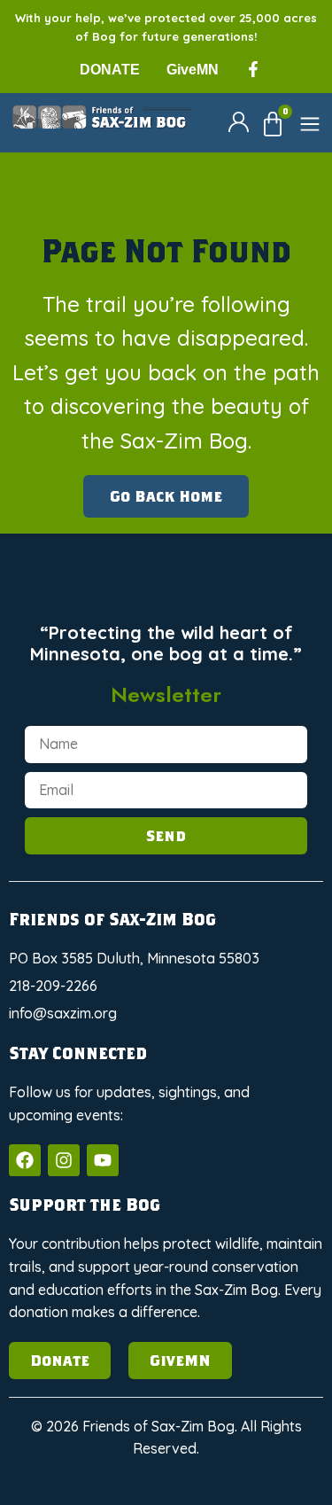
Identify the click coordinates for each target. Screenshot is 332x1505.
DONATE (110, 69)
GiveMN (192, 69)
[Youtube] (103, 1160)
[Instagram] (64, 1160)
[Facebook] (25, 1160)
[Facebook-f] (253, 69)
